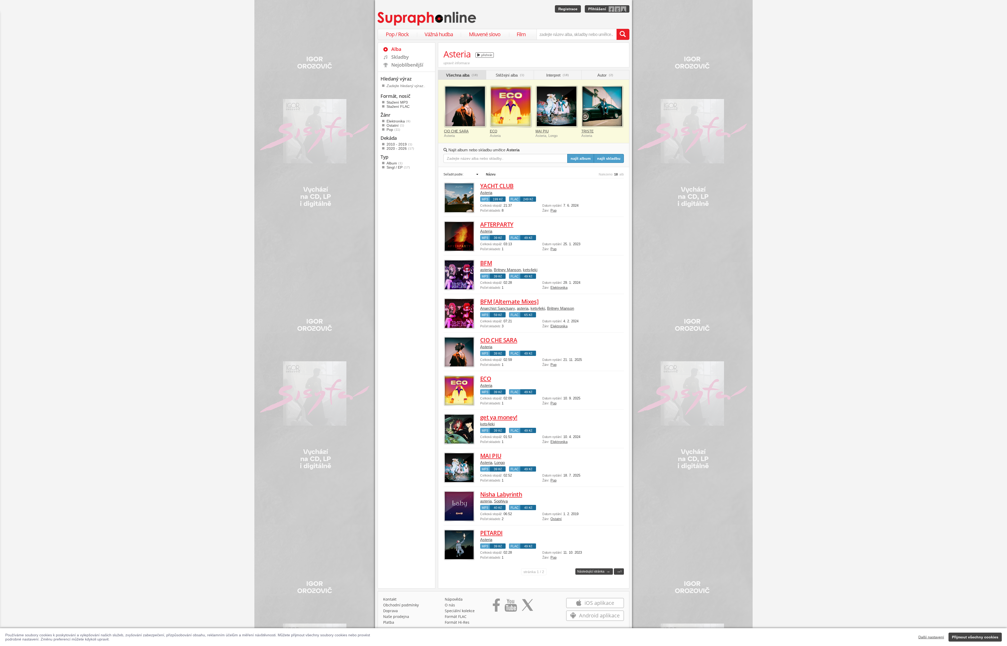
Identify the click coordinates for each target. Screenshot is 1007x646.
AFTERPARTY (496, 224)
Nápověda (454, 599)
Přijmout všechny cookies (975, 637)
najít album (581, 158)
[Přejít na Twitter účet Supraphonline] (527, 607)
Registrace (567, 9)
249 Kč (528, 199)
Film (521, 34)
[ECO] (511, 106)
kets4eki (530, 270)
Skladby (400, 57)
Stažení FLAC (398, 106)
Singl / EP (398, 167)
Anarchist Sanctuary (497, 308)
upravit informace (456, 63)
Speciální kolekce (460, 610)
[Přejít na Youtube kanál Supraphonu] (510, 607)
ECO (493, 131)
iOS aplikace (598, 602)
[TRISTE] (602, 106)
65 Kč (528, 315)
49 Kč (528, 238)
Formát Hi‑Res (457, 622)
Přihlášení (597, 9)
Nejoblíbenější (407, 65)
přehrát (486, 55)
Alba (396, 49)
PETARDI (491, 533)
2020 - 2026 (400, 148)
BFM (486, 263)
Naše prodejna (396, 616)
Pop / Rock (397, 34)
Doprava (390, 610)
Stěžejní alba (510, 75)
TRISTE (587, 131)
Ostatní (556, 519)
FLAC (515, 199)
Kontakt (390, 599)
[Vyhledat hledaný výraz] (622, 34)
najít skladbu (608, 158)
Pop (553, 210)
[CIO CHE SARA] (465, 106)
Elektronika (558, 288)
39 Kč (498, 238)
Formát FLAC (456, 616)
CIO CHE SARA (456, 131)
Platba (388, 622)
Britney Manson (507, 270)
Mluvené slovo (484, 34)
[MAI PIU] (556, 106)
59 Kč (498, 315)
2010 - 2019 (400, 144)
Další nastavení (931, 637)
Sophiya (501, 501)
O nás (450, 604)
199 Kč (498, 199)
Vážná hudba (439, 34)
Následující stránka (593, 571)
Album (395, 163)
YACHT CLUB (496, 186)
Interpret (557, 75)
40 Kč (498, 508)
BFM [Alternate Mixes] (509, 301)
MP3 (485, 199)
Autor (605, 75)
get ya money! (498, 417)
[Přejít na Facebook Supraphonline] (496, 607)
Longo (499, 462)
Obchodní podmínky (401, 604)
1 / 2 (533, 572)
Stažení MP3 (397, 102)
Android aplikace (599, 615)
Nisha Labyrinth (501, 494)
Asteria (486, 192)
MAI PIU (542, 131)
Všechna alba (462, 75)
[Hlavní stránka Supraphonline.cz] (427, 18)
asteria (486, 270)
